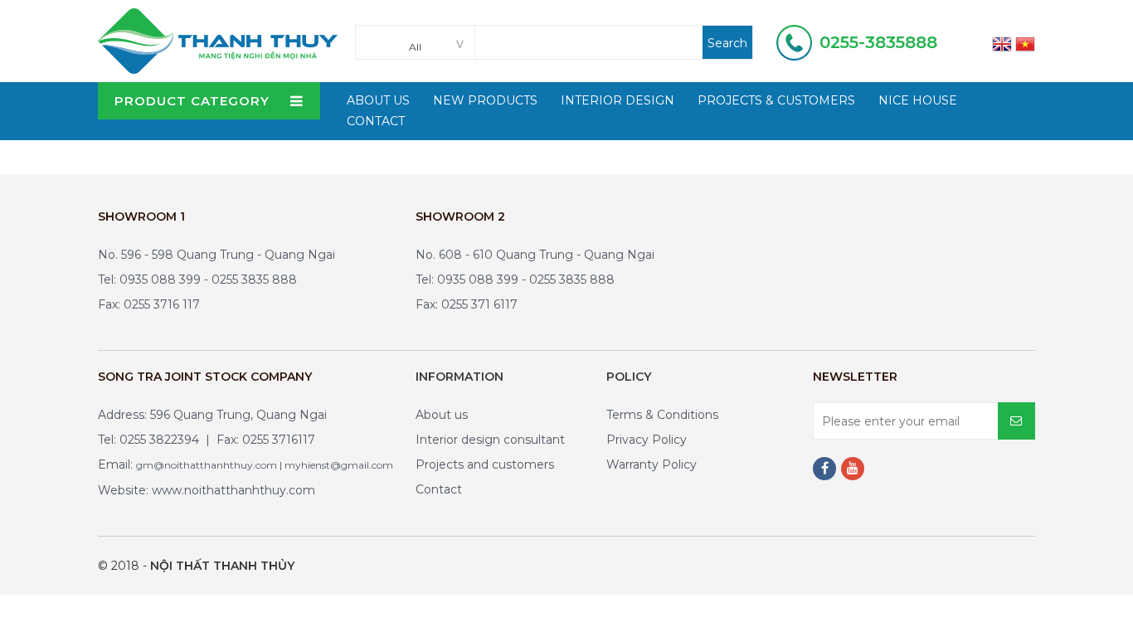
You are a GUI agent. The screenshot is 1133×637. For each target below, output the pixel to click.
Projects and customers (485, 464)
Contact (376, 121)
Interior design (617, 100)
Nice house (917, 100)
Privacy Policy (646, 439)
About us (442, 414)
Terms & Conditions (662, 414)
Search (727, 43)
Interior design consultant (490, 439)
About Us (378, 100)
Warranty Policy (651, 464)
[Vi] (1025, 43)
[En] (1002, 43)
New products (485, 100)
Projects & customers (776, 100)
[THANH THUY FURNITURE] (218, 39)
